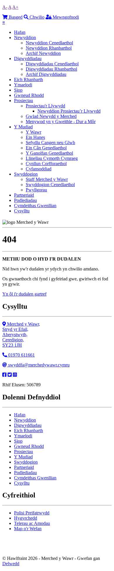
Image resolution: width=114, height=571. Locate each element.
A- (4, 7)
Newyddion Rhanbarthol (49, 48)
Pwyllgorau (36, 189)
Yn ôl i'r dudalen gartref (24, 293)
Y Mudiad (23, 126)
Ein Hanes (35, 137)
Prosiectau (23, 100)
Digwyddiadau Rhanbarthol (51, 69)
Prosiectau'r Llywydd (45, 105)
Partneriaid (24, 195)
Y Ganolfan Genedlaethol (49, 153)
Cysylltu (22, 210)
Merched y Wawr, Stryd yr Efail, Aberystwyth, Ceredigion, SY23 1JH (21, 335)
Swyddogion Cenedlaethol (50, 184)
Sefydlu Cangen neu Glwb (50, 142)
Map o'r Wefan (28, 528)
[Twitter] (10, 374)
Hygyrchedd (25, 518)
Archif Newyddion (43, 53)
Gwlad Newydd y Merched (51, 116)
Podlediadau (25, 200)
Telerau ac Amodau (32, 523)
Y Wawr (33, 132)
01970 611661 (21, 354)
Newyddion (25, 37)
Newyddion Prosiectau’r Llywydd (69, 111)
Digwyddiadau (28, 58)
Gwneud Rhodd (29, 95)
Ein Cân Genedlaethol (46, 147)
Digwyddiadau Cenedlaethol (52, 63)
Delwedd (10, 563)
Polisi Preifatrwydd (31, 512)
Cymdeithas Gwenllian (35, 205)
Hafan (19, 32)
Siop (18, 90)
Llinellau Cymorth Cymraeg (52, 158)
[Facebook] (4, 374)
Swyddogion (26, 174)
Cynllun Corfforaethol (46, 163)
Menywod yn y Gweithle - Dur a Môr (61, 121)
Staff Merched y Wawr (47, 179)
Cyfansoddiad (38, 168)
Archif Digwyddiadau (46, 74)
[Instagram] (15, 374)
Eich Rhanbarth (28, 79)
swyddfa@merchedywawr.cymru (38, 364)
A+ (15, 7)
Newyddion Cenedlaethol (49, 42)
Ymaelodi (23, 84)
